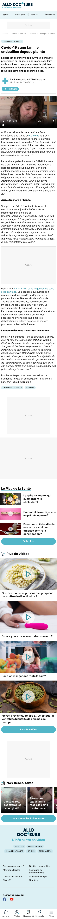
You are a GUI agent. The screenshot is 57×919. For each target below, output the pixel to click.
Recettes (19, 846)
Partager (12, 88)
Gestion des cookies (39, 866)
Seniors (30, 387)
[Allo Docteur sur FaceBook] (4, 899)
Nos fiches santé (20, 783)
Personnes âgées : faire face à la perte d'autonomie (39, 803)
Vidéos (17, 916)
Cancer (30, 851)
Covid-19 (34, 135)
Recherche (40, 916)
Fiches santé (28, 916)
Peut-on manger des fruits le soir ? (24, 676)
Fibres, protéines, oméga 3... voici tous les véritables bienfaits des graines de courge (28, 719)
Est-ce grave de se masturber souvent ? (27, 636)
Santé (5, 14)
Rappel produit (35, 846)
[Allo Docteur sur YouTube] (11, 899)
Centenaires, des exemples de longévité (12, 805)
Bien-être (20, 14)
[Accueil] (28, 834)
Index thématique (38, 876)
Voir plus (28, 541)
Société (23, 33)
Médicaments (45, 851)
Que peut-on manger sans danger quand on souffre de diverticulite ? (27, 594)
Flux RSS (7, 880)
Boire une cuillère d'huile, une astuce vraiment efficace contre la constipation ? (39, 529)
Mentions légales (11, 870)
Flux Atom (34, 880)
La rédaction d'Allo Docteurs (30, 79)
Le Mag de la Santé (47, 33)
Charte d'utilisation (13, 876)
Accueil (5, 33)
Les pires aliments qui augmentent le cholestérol (37, 499)
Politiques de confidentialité (36, 871)
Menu (51, 916)
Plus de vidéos (18, 554)
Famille (34, 14)
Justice (33, 33)
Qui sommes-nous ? (13, 866)
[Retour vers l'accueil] (28, 5)
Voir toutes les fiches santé (29, 818)
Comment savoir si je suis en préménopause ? (39, 513)
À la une (5, 916)
